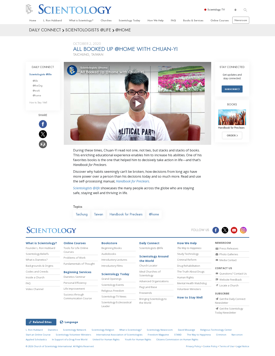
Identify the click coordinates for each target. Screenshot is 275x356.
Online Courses (220, 20)
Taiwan (98, 214)
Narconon (237, 334)
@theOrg (37, 85)
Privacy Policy (193, 346)
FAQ (173, 20)
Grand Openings (111, 279)
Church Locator (148, 265)
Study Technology (187, 254)
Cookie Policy (210, 346)
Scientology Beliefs (37, 254)
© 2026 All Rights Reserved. (60, 346)
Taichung (82, 214)
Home (32, 20)
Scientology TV (216, 9)
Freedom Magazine (158, 334)
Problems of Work (75, 257)
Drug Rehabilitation (188, 266)
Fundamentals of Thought (79, 263)
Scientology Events (112, 285)
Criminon (221, 334)
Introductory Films (112, 266)
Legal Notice (242, 346)
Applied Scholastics (36, 339)
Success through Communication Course (78, 296)
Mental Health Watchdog (192, 283)
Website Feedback (230, 279)
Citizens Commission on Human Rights (177, 339)
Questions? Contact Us (233, 273)
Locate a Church (229, 285)
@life (35, 81)
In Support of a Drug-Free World (69, 339)
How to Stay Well (38, 102)
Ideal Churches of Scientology (150, 273)
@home (154, 214)
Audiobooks (108, 254)
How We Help (156, 20)
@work (36, 91)
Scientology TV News (113, 296)
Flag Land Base (148, 287)
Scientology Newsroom (160, 329)
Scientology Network (74, 329)
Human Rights (185, 277)
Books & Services (193, 20)
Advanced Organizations (154, 281)
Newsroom (241, 20)
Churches (106, 20)
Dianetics (53, 329)
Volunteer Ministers (189, 289)
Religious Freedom (112, 290)
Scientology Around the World (154, 258)
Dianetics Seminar (74, 277)
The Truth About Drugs (191, 271)
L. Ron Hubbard (52, 20)
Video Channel (34, 289)
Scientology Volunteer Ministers (73, 334)
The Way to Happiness (199, 334)
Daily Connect (149, 243)
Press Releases (228, 248)
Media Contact (228, 260)
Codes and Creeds (37, 271)
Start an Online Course (38, 334)
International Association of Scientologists (119, 334)
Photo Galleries (228, 254)
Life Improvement (74, 288)
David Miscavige (186, 329)
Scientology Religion (103, 329)
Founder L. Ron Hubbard (40, 248)
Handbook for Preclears (132, 181)
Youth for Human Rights (138, 339)
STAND (178, 334)
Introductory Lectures (114, 259)
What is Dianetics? (37, 259)
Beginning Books (111, 248)
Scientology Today (129, 20)
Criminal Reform (186, 259)
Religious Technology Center (216, 329)
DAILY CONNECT (43, 67)
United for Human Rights (106, 339)
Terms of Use (226, 346)
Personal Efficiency (75, 283)
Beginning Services (77, 272)
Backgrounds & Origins (39, 266)
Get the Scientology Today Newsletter (229, 310)
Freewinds (145, 293)
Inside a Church (35, 277)
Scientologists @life (40, 74)
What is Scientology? (81, 20)
